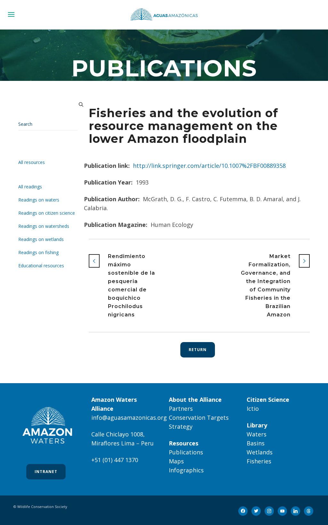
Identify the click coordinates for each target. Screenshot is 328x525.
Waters (256, 434)
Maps (176, 461)
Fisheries (259, 461)
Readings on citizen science (46, 213)
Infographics (186, 470)
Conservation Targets (199, 417)
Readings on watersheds (43, 226)
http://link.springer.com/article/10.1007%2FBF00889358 (209, 165)
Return (198, 349)
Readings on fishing (38, 252)
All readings (30, 187)
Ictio (253, 408)
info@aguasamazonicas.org (129, 417)
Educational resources (41, 265)
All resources (31, 162)
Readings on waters (38, 200)
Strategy (181, 426)
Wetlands (260, 452)
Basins (256, 443)
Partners (181, 408)
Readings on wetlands (41, 239)
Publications (186, 452)
